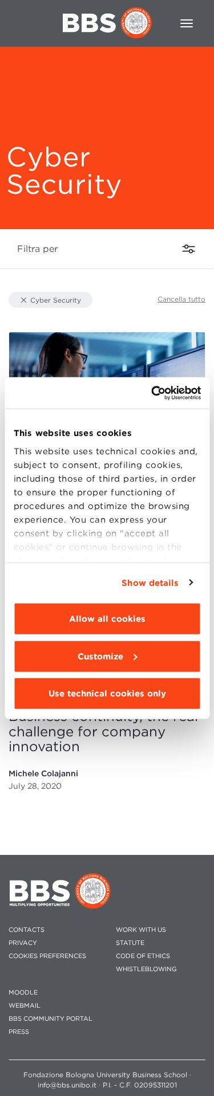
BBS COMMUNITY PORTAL (50, 1019)
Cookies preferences (47, 956)
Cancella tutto (181, 299)
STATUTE (130, 943)
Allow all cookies (107, 619)
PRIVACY (23, 943)
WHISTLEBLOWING (146, 969)
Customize (100, 656)
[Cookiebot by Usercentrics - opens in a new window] (152, 392)
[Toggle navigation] (186, 23)
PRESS (19, 1032)
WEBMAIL (25, 1006)
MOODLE (23, 992)
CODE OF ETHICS (143, 956)
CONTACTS (27, 930)
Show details (150, 582)
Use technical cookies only (107, 693)
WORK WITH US (141, 930)
